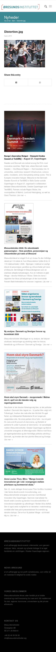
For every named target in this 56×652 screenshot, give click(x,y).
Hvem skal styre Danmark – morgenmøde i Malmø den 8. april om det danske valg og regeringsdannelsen (27, 400)
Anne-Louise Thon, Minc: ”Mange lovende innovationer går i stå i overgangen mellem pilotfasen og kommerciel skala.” (24, 481)
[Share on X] (16, 82)
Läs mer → (21, 195)
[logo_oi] (20, 6)
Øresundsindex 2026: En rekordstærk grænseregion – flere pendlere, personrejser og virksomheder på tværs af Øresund (26, 251)
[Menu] (50, 6)
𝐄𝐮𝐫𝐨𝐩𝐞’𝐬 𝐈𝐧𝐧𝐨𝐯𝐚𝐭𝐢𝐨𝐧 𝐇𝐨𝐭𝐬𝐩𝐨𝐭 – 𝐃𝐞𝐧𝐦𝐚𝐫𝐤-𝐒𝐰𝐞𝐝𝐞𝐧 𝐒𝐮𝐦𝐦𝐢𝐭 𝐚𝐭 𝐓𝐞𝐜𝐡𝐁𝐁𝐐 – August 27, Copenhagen (25, 157)
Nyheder (11, 17)
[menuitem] (44, 6)
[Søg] (44, 6)
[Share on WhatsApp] (40, 82)
